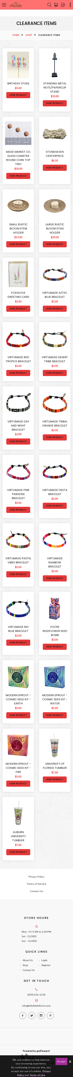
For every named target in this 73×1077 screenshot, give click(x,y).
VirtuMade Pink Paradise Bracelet (18, 494)
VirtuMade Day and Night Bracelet (18, 426)
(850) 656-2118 (36, 994)
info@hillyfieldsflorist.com (36, 1005)
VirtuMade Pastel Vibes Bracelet (18, 560)
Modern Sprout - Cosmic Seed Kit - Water (54, 699)
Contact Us (36, 891)
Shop (29, 35)
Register (46, 965)
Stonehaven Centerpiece (55, 154)
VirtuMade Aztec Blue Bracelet (54, 295)
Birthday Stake (18, 83)
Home (16, 35)
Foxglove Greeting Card (18, 295)
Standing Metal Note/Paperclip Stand (54, 87)
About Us (28, 960)
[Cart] (56, 5)
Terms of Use (37, 1075)
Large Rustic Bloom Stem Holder (54, 228)
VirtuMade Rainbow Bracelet (55, 562)
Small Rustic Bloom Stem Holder (18, 228)
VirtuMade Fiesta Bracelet (54, 492)
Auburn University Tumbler (18, 836)
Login (44, 960)
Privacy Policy (36, 876)
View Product (18, 95)
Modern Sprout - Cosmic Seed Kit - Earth (18, 699)
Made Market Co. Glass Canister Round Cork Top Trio (18, 158)
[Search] (49, 5)
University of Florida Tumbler (55, 766)
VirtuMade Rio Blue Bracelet (18, 629)
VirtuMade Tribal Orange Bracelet (54, 424)
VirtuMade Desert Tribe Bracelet (55, 359)
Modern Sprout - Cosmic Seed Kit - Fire (18, 768)
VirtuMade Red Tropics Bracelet (18, 359)
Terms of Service (36, 883)
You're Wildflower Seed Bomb (54, 631)
